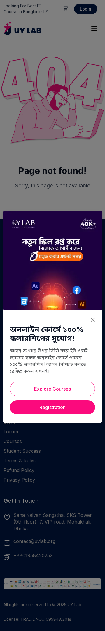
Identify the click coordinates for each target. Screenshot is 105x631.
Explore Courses (52, 389)
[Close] (92, 319)
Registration (52, 407)
